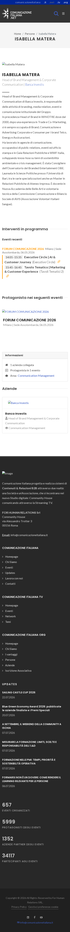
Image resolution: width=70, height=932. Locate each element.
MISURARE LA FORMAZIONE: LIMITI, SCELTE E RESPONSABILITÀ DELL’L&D (29, 743)
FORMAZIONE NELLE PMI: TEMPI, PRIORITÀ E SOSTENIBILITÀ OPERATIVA (28, 761)
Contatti (10, 583)
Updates (10, 572)
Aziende (10, 665)
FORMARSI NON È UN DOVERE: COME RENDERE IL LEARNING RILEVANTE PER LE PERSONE (31, 779)
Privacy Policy (19, 906)
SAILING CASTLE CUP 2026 (18, 692)
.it (45, 2)
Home (17, 33)
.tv (58, 2)
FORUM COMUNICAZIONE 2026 (23, 248)
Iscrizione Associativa (18, 670)
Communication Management (36, 375)
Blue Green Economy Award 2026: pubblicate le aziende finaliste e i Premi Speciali (31, 708)
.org (65, 2)
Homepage (11, 556)
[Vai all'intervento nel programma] (59, 261)
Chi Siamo (11, 562)
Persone (30, 33)
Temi (8, 621)
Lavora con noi (14, 578)
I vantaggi (11, 654)
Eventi (9, 567)
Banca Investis (34, 84)
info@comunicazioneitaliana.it (36, 922)
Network (10, 616)
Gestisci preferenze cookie (43, 906)
